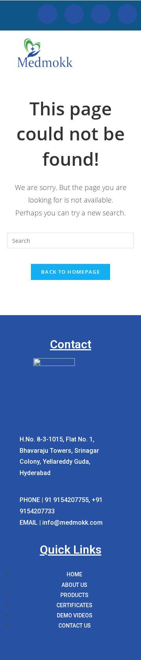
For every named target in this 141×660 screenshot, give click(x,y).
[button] (131, 62)
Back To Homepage (70, 271)
